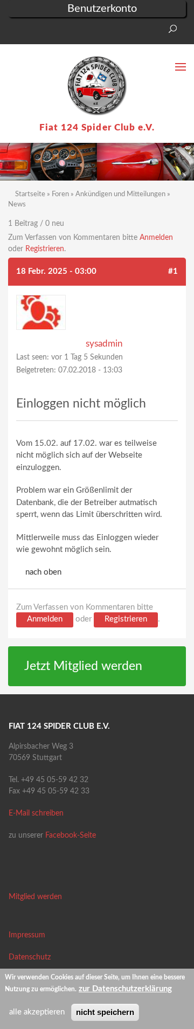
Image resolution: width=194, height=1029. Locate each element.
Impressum (27, 935)
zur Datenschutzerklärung (125, 989)
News (17, 204)
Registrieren (44, 249)
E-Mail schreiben (36, 813)
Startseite (30, 194)
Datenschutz (30, 957)
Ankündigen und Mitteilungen (120, 194)
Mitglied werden (35, 897)
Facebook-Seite (70, 835)
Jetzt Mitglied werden (83, 666)
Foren (60, 194)
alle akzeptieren (37, 1012)
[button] (16, 32)
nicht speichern (105, 1012)
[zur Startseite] (97, 85)
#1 (173, 271)
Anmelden (156, 237)
